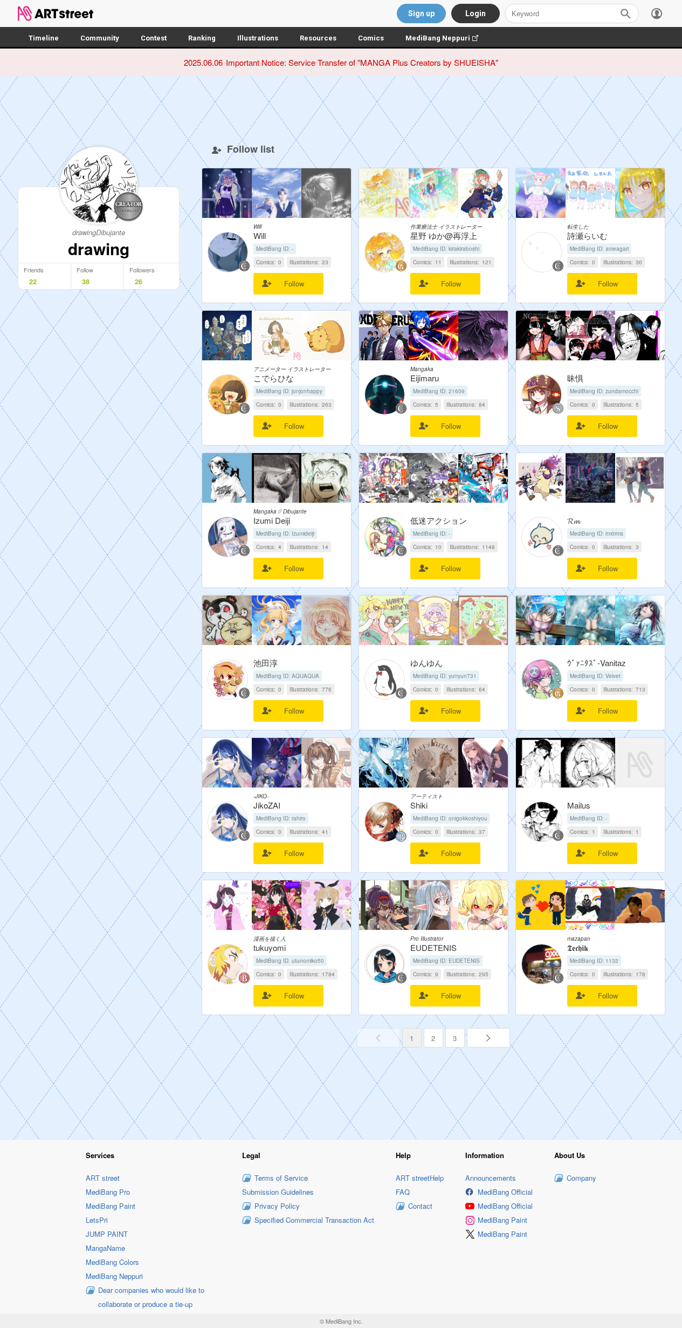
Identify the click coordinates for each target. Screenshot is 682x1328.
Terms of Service (281, 1178)
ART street (103, 1178)
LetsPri (97, 1220)
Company (581, 1178)
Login (475, 13)
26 (138, 281)
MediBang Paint (110, 1206)
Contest (154, 38)
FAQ (403, 1192)
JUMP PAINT (107, 1234)
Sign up (421, 13)
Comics (371, 38)
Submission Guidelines (278, 1192)
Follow (294, 283)
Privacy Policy (277, 1206)
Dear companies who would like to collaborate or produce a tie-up (151, 1297)
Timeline (44, 38)
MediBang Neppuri (447, 38)
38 (85, 281)
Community (99, 38)
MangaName (105, 1248)
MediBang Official (505, 1192)
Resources (318, 38)
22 (33, 281)
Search (625, 13)
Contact (420, 1206)
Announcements (490, 1178)
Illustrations (257, 38)
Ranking (202, 38)
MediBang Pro (108, 1192)
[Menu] (656, 13)
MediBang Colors (112, 1262)
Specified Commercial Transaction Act (314, 1220)
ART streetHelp (420, 1178)
